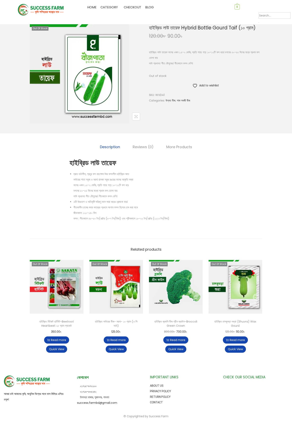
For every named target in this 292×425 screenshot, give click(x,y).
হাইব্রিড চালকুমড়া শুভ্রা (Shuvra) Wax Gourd (235, 324)
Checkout (132, 7)
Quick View (56, 349)
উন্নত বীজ (170, 100)
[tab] (110, 147)
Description (110, 146)
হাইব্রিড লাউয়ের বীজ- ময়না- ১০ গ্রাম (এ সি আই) (116, 324)
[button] (110, 7)
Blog (149, 7)
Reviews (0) (143, 146)
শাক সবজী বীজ (183, 100)
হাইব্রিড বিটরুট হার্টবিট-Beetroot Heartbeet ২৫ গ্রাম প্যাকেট (56, 324)
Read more (58, 340)
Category (109, 7)
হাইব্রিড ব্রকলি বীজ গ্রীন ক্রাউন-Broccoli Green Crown (175, 324)
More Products (179, 146)
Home (92, 7)
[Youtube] (255, 388)
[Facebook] (242, 388)
